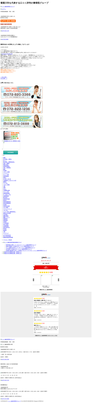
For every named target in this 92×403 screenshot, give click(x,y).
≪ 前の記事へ (4, 77)
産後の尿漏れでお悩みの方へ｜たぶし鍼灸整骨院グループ (20, 246)
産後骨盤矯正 (6, 166)
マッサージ (6, 173)
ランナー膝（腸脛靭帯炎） (9, 211)
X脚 (4, 231)
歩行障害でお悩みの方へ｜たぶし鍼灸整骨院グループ (19, 249)
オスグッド (6, 233)
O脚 (4, 186)
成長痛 (4, 221)
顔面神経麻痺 (6, 193)
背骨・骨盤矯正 (7, 167)
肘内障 (4, 204)
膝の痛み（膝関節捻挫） (9, 162)
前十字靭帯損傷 (7, 236)
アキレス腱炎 (6, 184)
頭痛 (4, 187)
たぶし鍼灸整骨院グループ (14, 401)
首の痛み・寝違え (7, 159)
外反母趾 (5, 214)
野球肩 (4, 228)
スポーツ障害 (6, 172)
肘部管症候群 (6, 206)
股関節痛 (5, 220)
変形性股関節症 (7, 203)
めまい (4, 189)
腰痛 (4, 157)
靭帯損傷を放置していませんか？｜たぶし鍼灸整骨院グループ (21, 244)
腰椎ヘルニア (6, 217)
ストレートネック (7, 208)
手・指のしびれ (7, 194)
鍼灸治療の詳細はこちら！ (7, 72)
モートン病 (6, 191)
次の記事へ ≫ (4, 78)
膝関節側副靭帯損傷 (8, 237)
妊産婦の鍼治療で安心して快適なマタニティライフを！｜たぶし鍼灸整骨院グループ (26, 250)
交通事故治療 (6, 190)
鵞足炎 (4, 200)
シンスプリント (7, 234)
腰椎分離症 (6, 216)
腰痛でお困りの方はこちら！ (8, 69)
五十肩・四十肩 (7, 179)
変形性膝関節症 (7, 201)
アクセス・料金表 (7, 239)
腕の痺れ (5, 197)
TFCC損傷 (5, 207)
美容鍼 (4, 170)
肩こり (4, 160)
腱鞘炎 (4, 181)
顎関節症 (5, 218)
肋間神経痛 (6, 196)
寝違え (4, 177)
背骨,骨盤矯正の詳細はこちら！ (8, 70)
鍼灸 (4, 169)
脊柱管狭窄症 (6, 227)
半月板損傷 (6, 223)
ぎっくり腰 (6, 174)
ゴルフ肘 (6, 210)
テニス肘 (5, 183)
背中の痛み (6, 224)
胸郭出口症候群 (7, 213)
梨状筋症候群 (6, 199)
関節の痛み (6, 164)
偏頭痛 (4, 230)
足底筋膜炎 (6, 226)
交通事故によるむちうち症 (9, 180)
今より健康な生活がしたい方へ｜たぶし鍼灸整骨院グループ (20, 247)
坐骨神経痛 (6, 176)
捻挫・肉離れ (6, 163)
